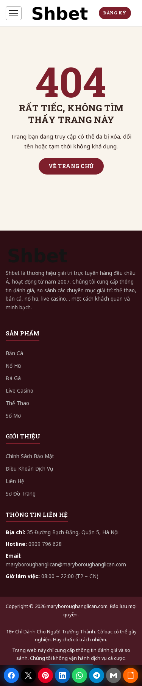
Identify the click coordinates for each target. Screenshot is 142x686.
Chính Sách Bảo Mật (30, 456)
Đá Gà (13, 378)
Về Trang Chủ (71, 166)
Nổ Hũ (13, 365)
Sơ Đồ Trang (21, 493)
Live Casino (19, 390)
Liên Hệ (15, 481)
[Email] (113, 675)
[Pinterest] (45, 675)
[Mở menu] (14, 13)
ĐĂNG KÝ (114, 13)
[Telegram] (96, 675)
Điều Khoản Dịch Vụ (29, 468)
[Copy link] (130, 675)
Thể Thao (17, 403)
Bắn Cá (14, 353)
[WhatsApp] (79, 675)
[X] (28, 675)
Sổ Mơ (13, 415)
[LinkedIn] (62, 675)
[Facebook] (11, 675)
